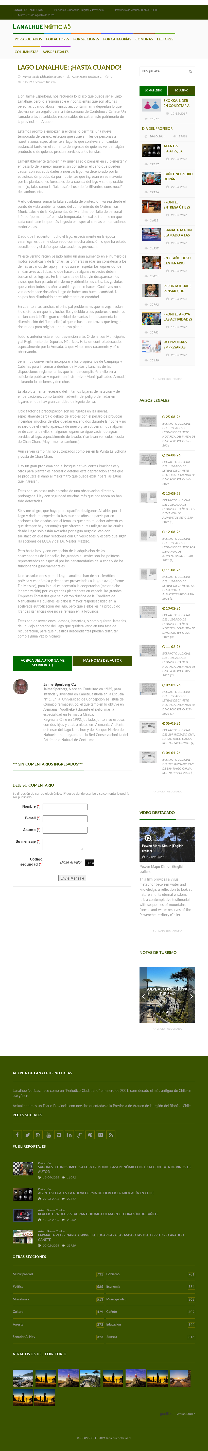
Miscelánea (58, 1299)
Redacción (44, 1163)
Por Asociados (28, 39)
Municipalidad (58, 1274)
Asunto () (32, 829)
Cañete (150, 1312)
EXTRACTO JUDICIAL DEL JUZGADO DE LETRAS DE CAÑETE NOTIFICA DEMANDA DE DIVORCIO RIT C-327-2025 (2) (178, 664)
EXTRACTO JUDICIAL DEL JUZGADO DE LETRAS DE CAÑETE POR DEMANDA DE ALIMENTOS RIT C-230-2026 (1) (178, 587)
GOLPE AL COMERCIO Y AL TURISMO (167, 992)
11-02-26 (173, 647)
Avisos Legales (55, 52)
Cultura (58, 1312)
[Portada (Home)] (48, 9)
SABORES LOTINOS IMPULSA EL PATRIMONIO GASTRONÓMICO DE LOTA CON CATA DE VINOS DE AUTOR (114, 1170)
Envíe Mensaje (72, 878)
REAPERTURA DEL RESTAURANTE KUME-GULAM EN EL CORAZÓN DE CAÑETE (98, 1214)
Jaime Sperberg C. (91, 76)
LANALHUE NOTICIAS (28, 10)
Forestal (58, 1325)
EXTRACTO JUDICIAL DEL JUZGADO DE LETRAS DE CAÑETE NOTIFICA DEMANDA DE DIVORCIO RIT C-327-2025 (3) (178, 626)
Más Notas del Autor (102, 660)
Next (191, 995)
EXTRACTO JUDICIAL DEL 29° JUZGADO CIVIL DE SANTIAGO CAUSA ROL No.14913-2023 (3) (178, 766)
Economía (150, 1287)
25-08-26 (173, 417)
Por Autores (57, 39)
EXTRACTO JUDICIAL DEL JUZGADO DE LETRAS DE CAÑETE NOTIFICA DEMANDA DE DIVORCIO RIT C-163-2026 (178, 434)
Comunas (144, 39)
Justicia (150, 1337)
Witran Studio (186, 1413)
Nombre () (31, 806)
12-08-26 (173, 532)
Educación (150, 1325)
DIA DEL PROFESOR (157, 129)
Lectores (165, 39)
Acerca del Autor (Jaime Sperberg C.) (42, 663)
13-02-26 (173, 608)
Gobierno (150, 1274)
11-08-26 (173, 570)
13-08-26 (173, 494)
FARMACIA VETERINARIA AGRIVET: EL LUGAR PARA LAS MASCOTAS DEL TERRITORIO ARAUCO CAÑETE (111, 1238)
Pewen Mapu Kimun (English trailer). (162, 848)
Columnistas (26, 52)
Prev (143, 995)
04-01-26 (173, 753)
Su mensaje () (28, 841)
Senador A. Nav (58, 1337)
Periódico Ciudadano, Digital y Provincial (79, 10)
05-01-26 (173, 723)
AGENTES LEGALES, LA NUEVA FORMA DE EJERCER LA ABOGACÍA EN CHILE (96, 1193)
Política (58, 1287)
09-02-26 (173, 685)
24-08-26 (173, 455)
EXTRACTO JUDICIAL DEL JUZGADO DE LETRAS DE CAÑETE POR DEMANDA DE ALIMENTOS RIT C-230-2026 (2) (178, 549)
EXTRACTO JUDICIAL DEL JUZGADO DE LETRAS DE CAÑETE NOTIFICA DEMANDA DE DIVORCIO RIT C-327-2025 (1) (178, 702)
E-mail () (33, 817)
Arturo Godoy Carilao (51, 1210)
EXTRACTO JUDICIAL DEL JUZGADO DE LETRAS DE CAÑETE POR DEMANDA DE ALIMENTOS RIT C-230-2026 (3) (178, 511)
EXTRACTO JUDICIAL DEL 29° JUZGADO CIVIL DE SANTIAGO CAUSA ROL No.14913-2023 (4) (178, 737)
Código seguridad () (31, 861)
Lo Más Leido (153, 90)
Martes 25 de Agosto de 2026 (36, 15)
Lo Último (181, 90)
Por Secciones (86, 39)
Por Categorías (117, 39)
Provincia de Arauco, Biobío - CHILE (137, 10)
